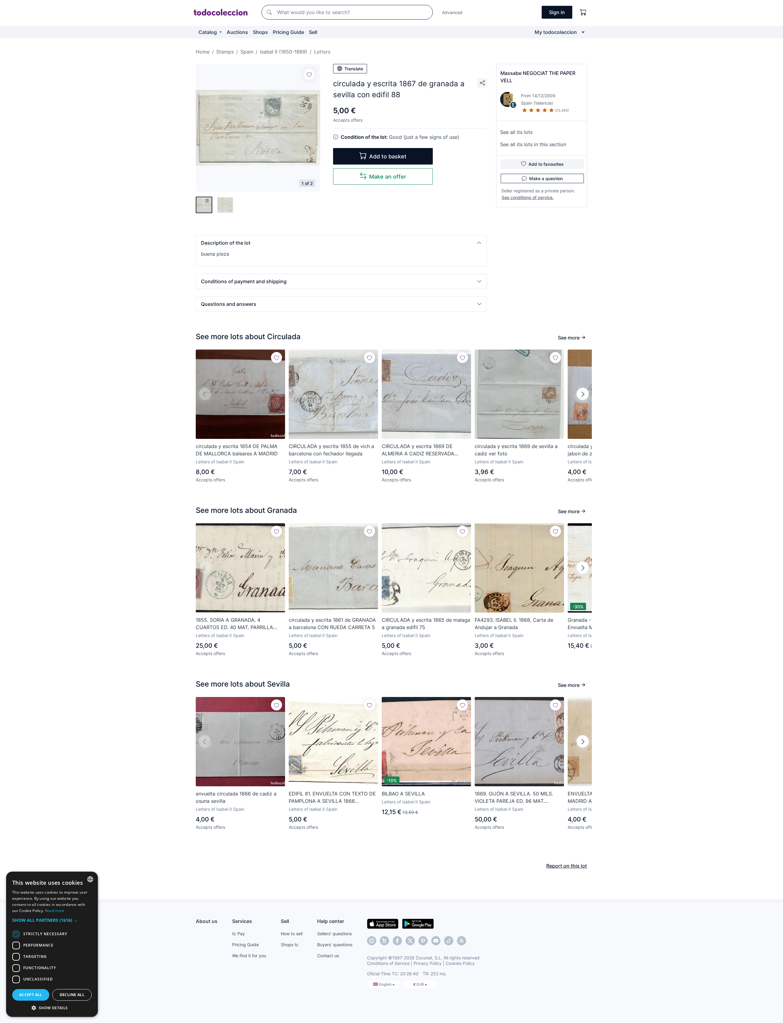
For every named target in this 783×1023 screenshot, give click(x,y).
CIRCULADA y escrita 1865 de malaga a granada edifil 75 (426, 623)
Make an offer (387, 176)
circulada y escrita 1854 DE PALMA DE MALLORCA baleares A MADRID (237, 450)
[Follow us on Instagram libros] (384, 940)
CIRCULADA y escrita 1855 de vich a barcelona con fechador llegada (331, 450)
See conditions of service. (528, 197)
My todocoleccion (556, 32)
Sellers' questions (334, 933)
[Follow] (309, 74)
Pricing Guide (288, 32)
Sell (313, 32)
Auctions (237, 32)
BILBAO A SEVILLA (403, 794)
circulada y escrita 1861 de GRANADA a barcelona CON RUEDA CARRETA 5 (332, 623)
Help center (330, 921)
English (385, 984)
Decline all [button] (72, 994)
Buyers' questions (334, 944)
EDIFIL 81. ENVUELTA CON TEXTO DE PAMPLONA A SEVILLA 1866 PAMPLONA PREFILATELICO (332, 798)
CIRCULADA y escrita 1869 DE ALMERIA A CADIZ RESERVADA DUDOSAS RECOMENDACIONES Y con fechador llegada (422, 450)
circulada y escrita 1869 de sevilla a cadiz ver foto (516, 450)
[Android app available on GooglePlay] (418, 923)
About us (206, 921)
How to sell (291, 933)
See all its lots (516, 132)
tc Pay (238, 933)
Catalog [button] (208, 32)
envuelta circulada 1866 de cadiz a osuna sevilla (236, 797)
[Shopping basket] (583, 12)
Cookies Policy (460, 963)
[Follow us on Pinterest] (423, 940)
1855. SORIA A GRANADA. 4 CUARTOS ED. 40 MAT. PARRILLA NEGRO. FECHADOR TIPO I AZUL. (234, 624)
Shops (260, 32)
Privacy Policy (428, 963)
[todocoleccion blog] (461, 940)
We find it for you (249, 955)
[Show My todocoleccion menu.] (583, 32)
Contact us (328, 955)
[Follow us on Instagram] (371, 940)
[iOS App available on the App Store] (383, 923)
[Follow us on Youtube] (435, 940)
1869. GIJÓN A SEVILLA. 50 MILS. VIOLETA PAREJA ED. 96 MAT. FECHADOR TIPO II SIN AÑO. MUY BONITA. (514, 798)
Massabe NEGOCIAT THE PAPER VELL (537, 76)
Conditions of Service (388, 963)
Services (242, 921)
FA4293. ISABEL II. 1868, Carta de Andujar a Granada (514, 623)
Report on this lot (566, 866)
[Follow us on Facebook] (397, 940)
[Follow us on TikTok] (448, 940)
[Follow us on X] (410, 940)
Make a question (546, 178)
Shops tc (290, 944)
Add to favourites (546, 164)
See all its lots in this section (533, 144)
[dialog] (52, 944)
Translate (353, 68)
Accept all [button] (30, 994)
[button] (341, 242)
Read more (55, 910)
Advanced (452, 12)
